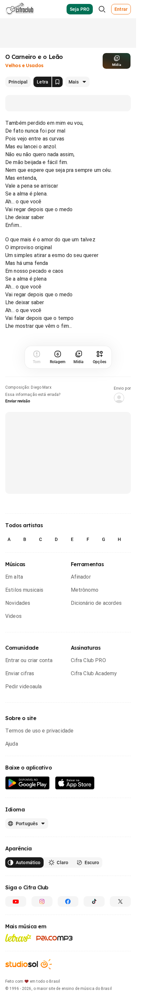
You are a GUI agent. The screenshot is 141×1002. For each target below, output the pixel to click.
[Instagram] (41, 901)
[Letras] (18, 938)
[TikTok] (94, 901)
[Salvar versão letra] (57, 82)
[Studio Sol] (28, 964)
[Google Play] (27, 783)
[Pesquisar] (102, 9)
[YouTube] (15, 901)
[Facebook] (68, 901)
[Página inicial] (19, 9)
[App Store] (75, 783)
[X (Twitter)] (120, 901)
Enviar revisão (17, 401)
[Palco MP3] (54, 938)
